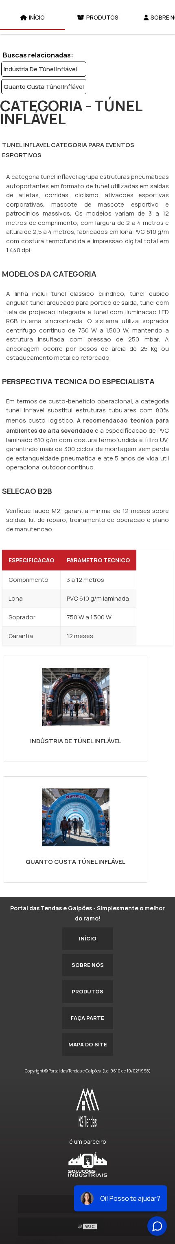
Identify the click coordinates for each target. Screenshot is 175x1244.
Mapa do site (87, 1044)
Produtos (102, 17)
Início (37, 17)
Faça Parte (87, 1018)
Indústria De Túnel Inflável (40, 69)
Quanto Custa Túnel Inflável (44, 86)
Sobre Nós (88, 965)
